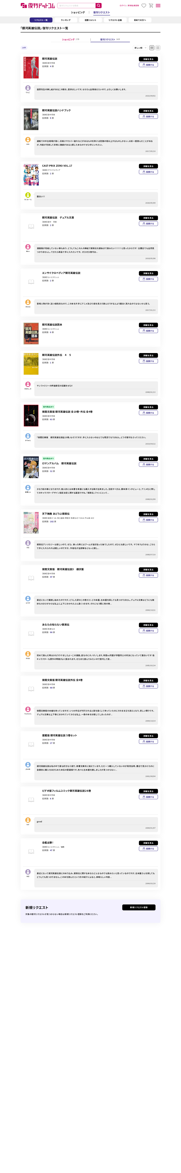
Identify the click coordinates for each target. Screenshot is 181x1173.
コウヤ (28, 603)
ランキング (66, 20)
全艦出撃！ (47, 842)
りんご (28, 92)
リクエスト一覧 (41, 20)
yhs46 (28, 769)
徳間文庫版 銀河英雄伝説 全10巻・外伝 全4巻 (67, 411)
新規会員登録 (133, 5)
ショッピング (78, 12)
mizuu (28, 307)
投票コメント (90, 20)
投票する (150, 64)
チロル (28, 658)
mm (27, 144)
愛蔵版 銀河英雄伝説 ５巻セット (59, 735)
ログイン (123, 5)
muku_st (28, 389)
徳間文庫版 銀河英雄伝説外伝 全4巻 (62, 680)
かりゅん (28, 440)
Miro (28, 251)
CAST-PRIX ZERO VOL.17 (57, 165)
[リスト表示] (151, 47)
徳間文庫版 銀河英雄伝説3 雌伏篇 (63, 569)
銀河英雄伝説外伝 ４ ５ (56, 355)
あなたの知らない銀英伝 (55, 624)
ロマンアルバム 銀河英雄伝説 (59, 463)
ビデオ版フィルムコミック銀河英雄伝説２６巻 (66, 790)
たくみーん (28, 199)
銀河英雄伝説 (49, 58)
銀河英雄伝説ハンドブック (56, 110)
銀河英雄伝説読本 (52, 324)
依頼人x (28, 492)
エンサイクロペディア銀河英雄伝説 (61, 273)
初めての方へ (140, 20)
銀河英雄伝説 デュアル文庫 (58, 217)
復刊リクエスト (101, 12)
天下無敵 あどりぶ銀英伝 (56, 513)
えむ (27, 547)
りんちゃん (28, 714)
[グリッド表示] (157, 47)
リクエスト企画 (115, 20)
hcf (28, 824)
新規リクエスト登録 (139, 907)
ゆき (27, 876)
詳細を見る (148, 59)
